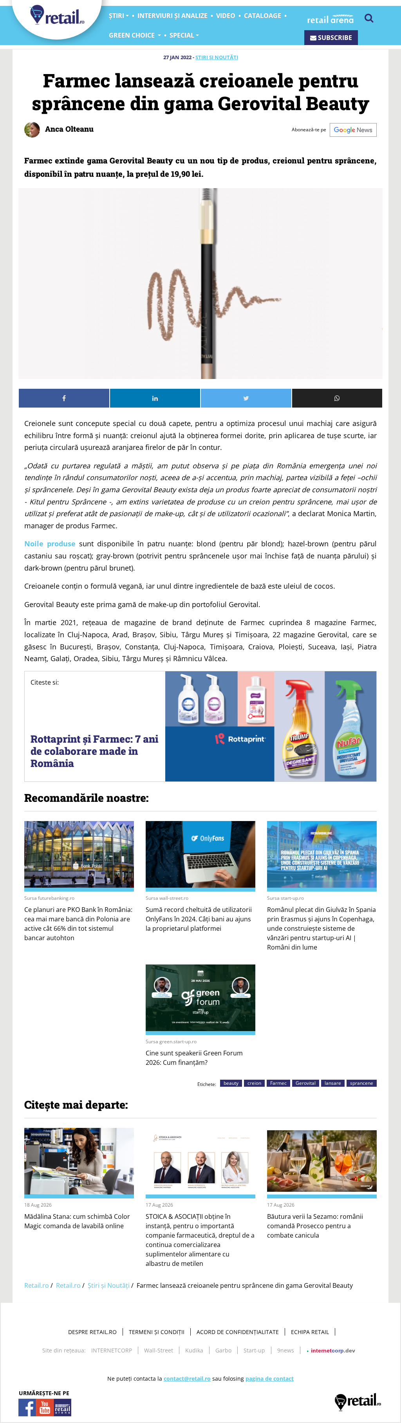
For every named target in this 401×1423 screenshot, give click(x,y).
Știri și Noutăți (216, 57)
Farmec (278, 1083)
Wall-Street (158, 1350)
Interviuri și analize (172, 15)
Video (225, 15)
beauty (231, 1083)
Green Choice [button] (132, 35)
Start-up (254, 1350)
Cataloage (262, 15)
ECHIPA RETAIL (310, 1332)
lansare (333, 1083)
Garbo (223, 1350)
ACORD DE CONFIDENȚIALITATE (238, 1332)
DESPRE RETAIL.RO (92, 1332)
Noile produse (50, 543)
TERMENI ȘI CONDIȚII (156, 1332)
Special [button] (182, 35)
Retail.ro (36, 1285)
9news (285, 1350)
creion (254, 1083)
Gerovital (306, 1083)
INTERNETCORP (111, 1350)
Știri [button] (116, 15)
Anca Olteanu (68, 129)
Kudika (194, 1350)
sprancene (361, 1083)
